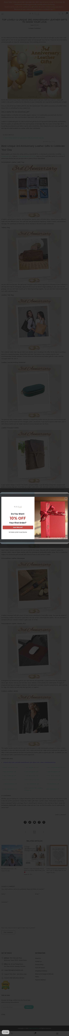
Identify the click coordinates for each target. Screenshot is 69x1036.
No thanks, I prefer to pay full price (18, 532)
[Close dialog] (66, 498)
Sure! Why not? (18, 527)
